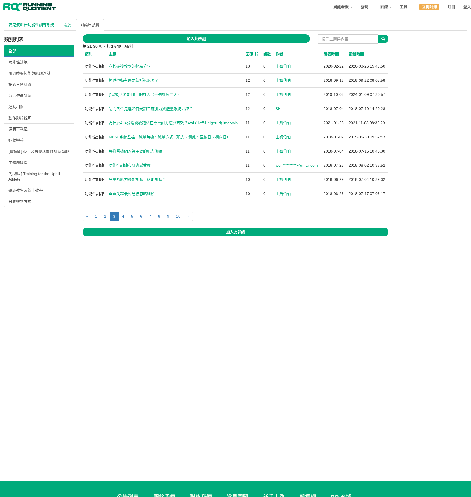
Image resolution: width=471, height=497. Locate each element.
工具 (404, 7)
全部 (12, 51)
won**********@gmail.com (297, 165)
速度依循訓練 (19, 95)
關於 (67, 25)
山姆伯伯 (283, 66)
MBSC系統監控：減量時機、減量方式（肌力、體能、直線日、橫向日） (169, 137)
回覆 (249, 54)
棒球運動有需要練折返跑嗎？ (133, 80)
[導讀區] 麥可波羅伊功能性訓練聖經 (38, 151)
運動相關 (16, 107)
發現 (365, 7)
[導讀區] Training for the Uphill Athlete (34, 176)
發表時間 (331, 54)
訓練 (384, 7)
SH (278, 108)
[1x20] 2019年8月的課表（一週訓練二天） (145, 94)
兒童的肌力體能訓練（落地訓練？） (139, 179)
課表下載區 (18, 129)
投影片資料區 (19, 84)
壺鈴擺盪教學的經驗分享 (130, 66)
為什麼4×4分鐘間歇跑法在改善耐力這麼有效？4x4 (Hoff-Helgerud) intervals (173, 123)
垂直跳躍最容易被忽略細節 (132, 193)
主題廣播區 (18, 162)
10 (178, 216)
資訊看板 (341, 7)
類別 (88, 54)
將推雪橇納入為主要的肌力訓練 (135, 151)
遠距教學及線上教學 (25, 190)
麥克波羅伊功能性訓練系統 (31, 25)
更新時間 (356, 54)
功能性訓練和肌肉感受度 (130, 165)
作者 (279, 54)
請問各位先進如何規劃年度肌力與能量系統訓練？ (151, 108)
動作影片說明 (19, 118)
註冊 (451, 7)
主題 (112, 54)
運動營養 (16, 140)
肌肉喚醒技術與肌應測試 (29, 73)
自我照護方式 (19, 201)
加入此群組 (196, 38)
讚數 (267, 54)
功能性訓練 (18, 62)
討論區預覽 (89, 25)
